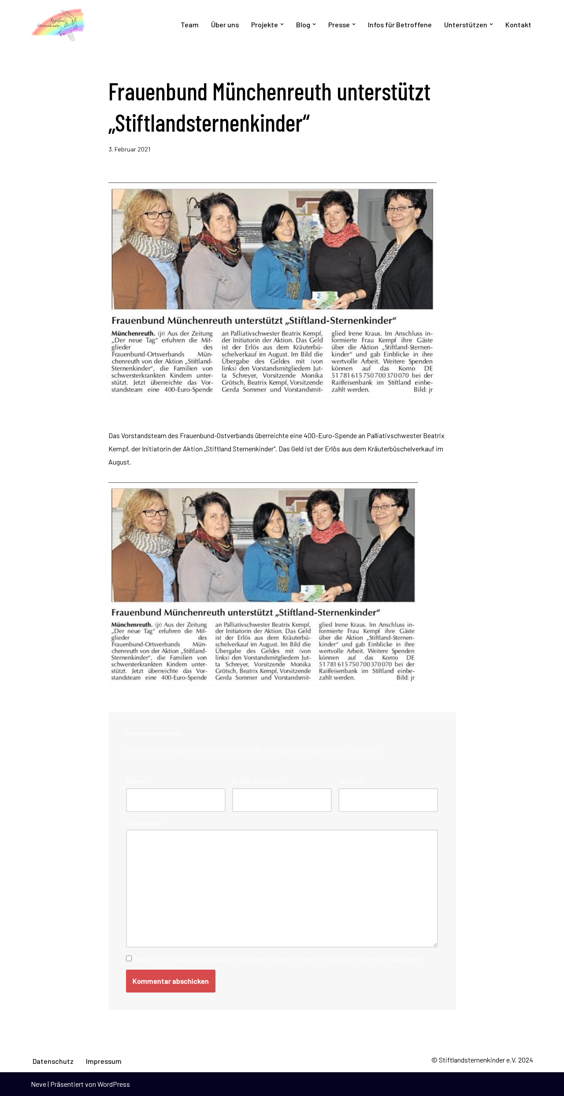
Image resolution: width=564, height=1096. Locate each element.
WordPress (113, 1084)
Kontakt (518, 24)
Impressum (104, 1061)
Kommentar (146, 823)
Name (137, 781)
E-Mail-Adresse (257, 781)
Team (190, 24)
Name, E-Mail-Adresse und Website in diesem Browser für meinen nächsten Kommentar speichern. (278, 958)
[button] (282, 24)
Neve (38, 1084)
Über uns (225, 24)
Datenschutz (53, 1061)
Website (350, 781)
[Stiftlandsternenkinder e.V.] (58, 24)
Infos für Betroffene (400, 24)
